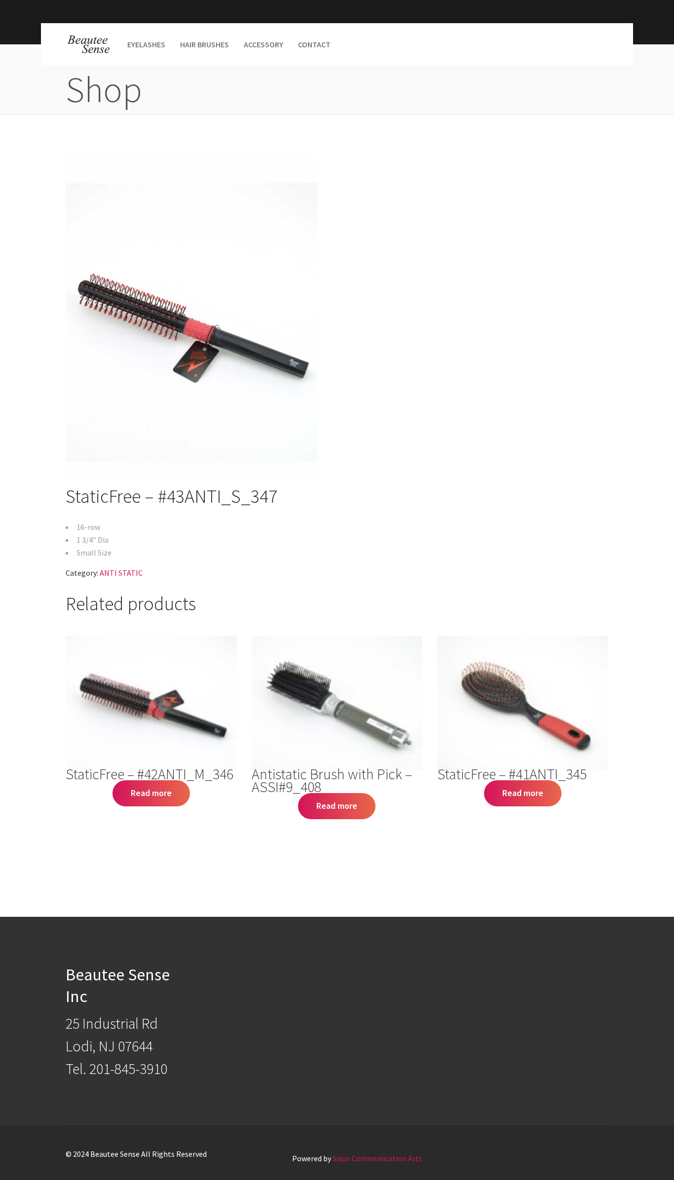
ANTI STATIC (121, 573)
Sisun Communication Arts (377, 1158)
